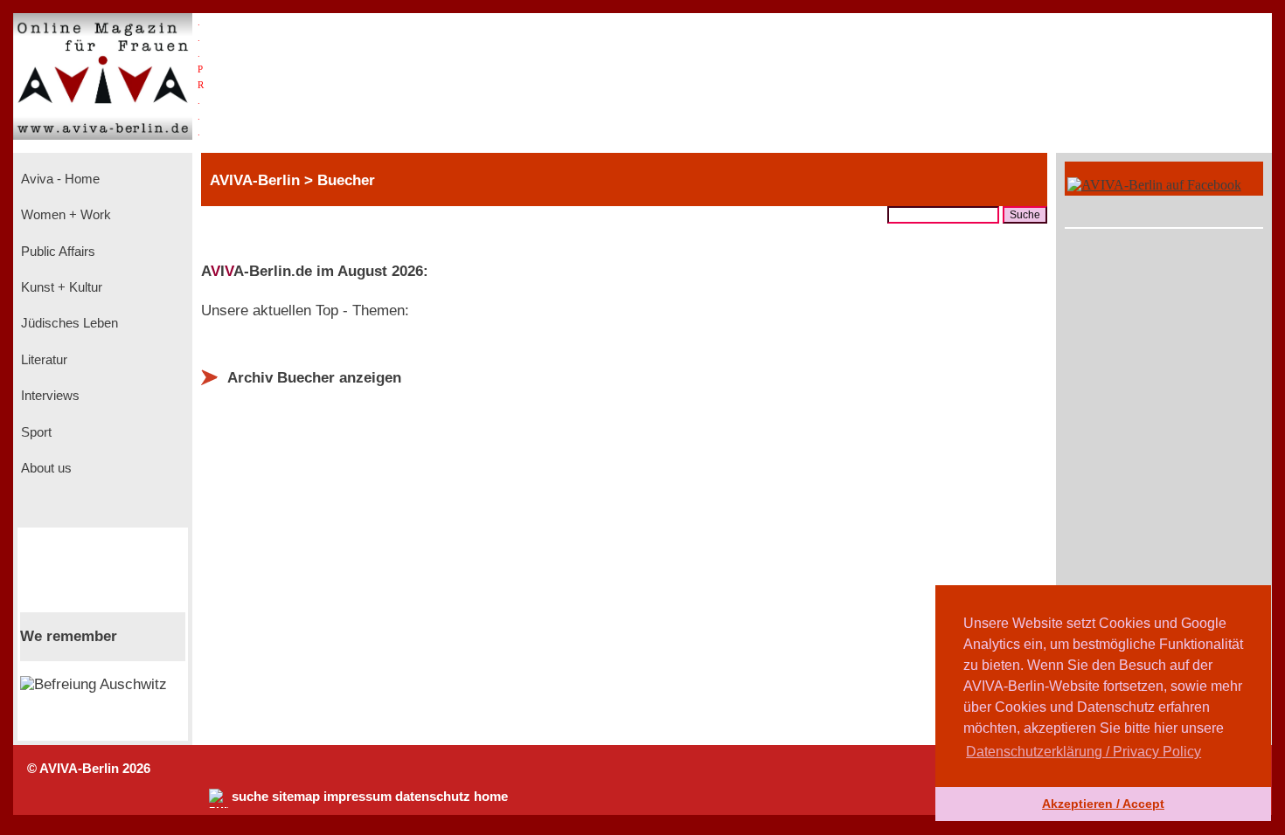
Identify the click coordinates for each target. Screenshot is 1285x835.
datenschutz (432, 797)
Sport (34, 432)
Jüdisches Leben (67, 323)
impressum (357, 797)
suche (250, 797)
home (491, 797)
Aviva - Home (58, 179)
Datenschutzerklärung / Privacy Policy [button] (1083, 751)
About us (44, 468)
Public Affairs (56, 252)
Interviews (48, 396)
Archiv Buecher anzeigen (314, 377)
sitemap (296, 797)
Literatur (42, 360)
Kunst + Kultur (59, 287)
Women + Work (64, 215)
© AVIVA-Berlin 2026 (88, 769)
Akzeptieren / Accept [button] (1103, 804)
